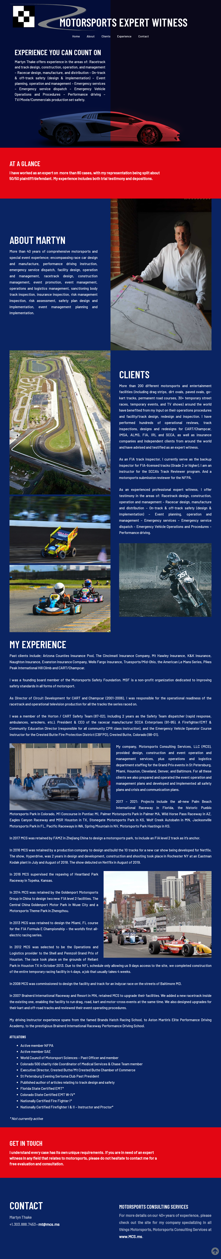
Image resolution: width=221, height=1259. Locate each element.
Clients (106, 36)
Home (76, 36)
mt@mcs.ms (49, 1224)
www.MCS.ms (130, 1236)
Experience (124, 36)
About (91, 36)
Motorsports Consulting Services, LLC (169, 746)
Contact (143, 36)
